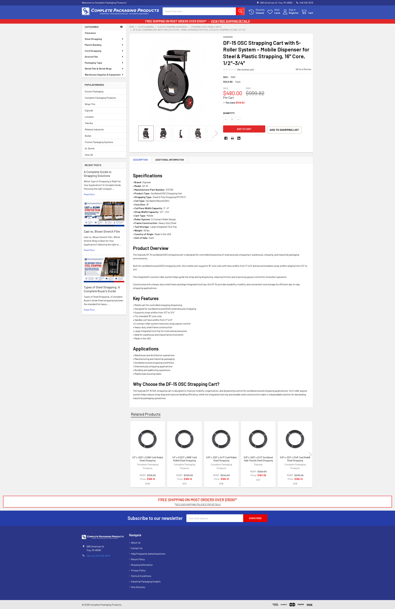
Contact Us (137, 548)
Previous (134, 133)
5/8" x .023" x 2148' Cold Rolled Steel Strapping (295, 459)
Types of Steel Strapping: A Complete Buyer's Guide (102, 289)
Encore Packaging (94, 91)
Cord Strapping (93, 50)
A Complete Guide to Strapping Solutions (97, 173)
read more (89, 194)
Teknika (89, 123)
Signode (89, 110)
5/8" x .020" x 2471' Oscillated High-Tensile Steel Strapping (258, 459)
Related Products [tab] (145, 414)
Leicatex (89, 116)
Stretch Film (91, 56)
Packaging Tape (93, 62)
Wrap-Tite (90, 104)
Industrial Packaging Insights (146, 581)
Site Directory (138, 587)
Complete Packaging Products (100, 97)
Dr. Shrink (89, 148)
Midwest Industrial (94, 129)
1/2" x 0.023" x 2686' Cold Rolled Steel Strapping (184, 459)
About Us (136, 542)
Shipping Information (142, 564)
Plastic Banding (93, 44)
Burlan (88, 135)
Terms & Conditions (141, 575)
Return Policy (138, 559)
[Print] (232, 138)
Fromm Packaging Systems (99, 142)
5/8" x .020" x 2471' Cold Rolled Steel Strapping (221, 459)
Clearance (90, 33)
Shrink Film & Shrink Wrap (98, 68)
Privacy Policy (138, 570)
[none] (175, 79)
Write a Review (303, 69)
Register (294, 12)
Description (140, 159)
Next (216, 133)
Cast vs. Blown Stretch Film (102, 231)
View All (89, 154)
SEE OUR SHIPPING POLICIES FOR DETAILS (198, 504)
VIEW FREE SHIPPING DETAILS (230, 21)
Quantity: (229, 113)
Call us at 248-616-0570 (98, 555)
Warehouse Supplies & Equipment (103, 74)
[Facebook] (226, 138)
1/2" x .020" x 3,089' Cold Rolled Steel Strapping (147, 459)
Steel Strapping (93, 39)
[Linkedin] (239, 138)
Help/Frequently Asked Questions (148, 553)
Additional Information (169, 159)
